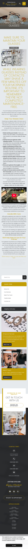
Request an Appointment (14, 405)
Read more (6, 344)
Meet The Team (8, 295)
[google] (14, 491)
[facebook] (9, 491)
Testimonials (7, 298)
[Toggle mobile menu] (3, 3)
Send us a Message (14, 475)
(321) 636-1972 (14, 462)
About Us (6, 289)
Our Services (7, 292)
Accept (14, 545)
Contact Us (7, 301)
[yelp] (18, 491)
